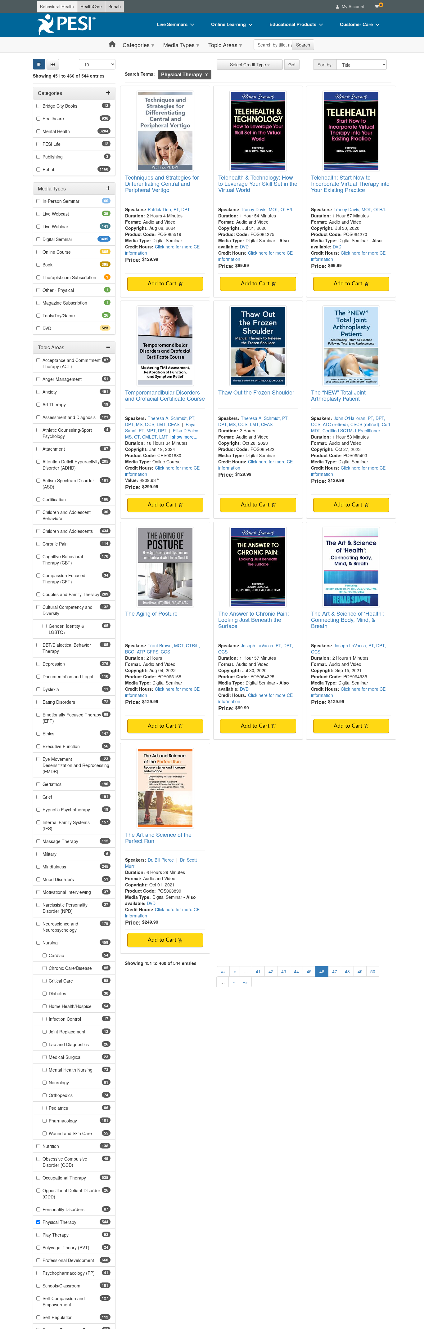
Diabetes (67, 993)
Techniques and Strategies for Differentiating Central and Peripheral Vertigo (162, 183)
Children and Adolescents (77, 531)
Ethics (59, 733)
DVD (58, 328)
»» (245, 982)
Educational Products (292, 24)
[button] (53, 64)
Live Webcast (65, 214)
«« (223, 971)
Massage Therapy (71, 841)
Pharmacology (74, 1120)
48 (347, 971)
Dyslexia (61, 689)
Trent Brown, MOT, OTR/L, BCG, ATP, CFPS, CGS (162, 648)
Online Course (68, 252)
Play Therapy (65, 1235)
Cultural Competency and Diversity (67, 610)
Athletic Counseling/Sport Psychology (67, 433)
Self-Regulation (69, 1317)
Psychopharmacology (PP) (77, 1273)
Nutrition (62, 1146)
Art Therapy (64, 404)
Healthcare (64, 118)
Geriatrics (63, 784)
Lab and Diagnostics (78, 1044)
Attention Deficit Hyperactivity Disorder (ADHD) (71, 464)
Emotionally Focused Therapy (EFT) (72, 717)
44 (296, 971)
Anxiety (61, 392)
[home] (66, 24)
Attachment (65, 449)
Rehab (114, 6)
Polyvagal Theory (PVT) (76, 1247)
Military (58, 854)
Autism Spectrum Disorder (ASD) (68, 483)
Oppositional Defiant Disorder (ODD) (71, 1193)
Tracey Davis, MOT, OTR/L (267, 209)
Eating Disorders (69, 702)
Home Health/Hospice (80, 1006)
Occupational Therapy (75, 1178)
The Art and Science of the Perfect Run (158, 837)
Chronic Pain (66, 544)
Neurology (68, 1082)
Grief (58, 797)
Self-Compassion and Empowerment (68, 1301)
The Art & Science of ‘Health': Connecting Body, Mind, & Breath (347, 619)
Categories (136, 45)
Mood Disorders (68, 879)
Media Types (179, 45)
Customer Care (356, 24)
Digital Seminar (70, 239)
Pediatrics (68, 1108)
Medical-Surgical (75, 1057)
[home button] (112, 44)
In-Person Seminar (71, 201)
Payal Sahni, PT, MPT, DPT (160, 427)
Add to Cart (163, 284)
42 (270, 971)
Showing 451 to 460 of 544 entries (69, 76)
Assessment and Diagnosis (77, 417)
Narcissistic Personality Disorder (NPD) (67, 908)
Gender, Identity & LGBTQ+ (67, 629)
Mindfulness (65, 866)
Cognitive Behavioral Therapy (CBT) (68, 559)
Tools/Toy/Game (68, 315)
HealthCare (91, 6)
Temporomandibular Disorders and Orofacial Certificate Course (165, 395)
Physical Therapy (70, 1222)
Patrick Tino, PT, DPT (169, 209)
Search (303, 45)
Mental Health (68, 131)
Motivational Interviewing (77, 892)
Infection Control (75, 1019)
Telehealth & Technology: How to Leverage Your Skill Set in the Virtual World (257, 183)
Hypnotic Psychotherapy (76, 809)
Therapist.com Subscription (77, 277)
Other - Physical (67, 290)
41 (258, 971)
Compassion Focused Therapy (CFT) (67, 578)
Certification (65, 499)
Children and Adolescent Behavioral (67, 515)
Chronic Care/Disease (80, 968)
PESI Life (61, 144)
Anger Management (72, 379)
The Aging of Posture (151, 613)
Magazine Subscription (73, 303)
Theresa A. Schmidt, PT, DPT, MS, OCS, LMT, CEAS (160, 421)
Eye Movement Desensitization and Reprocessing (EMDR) (76, 765)
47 (334, 971)
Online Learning (228, 24)
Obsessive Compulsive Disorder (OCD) (68, 1162)
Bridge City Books (70, 106)
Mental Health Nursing (80, 1070)
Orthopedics (70, 1095)
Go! (291, 64)
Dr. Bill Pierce (161, 860)
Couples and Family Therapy (77, 594)
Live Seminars (172, 24)
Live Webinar (66, 226)
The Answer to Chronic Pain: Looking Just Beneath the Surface (253, 619)
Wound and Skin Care (80, 1133)
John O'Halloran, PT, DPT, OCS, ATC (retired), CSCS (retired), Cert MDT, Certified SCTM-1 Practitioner (350, 424)
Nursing (61, 942)
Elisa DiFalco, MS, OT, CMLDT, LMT (162, 433)
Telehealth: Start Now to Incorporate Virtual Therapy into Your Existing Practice (350, 183)
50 (372, 971)
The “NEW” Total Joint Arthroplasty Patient (338, 395)
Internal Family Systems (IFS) (66, 825)
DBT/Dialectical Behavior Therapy (67, 648)
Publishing (61, 157)
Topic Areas (222, 45)
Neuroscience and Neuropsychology (71, 927)
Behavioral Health (57, 6)
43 (283, 971)
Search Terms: (140, 74)
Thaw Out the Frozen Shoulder (256, 392)
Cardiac (66, 955)
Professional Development (77, 1260)
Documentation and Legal (77, 676)
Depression (65, 664)
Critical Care (70, 981)
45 (309, 971)
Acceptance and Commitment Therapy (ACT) (72, 363)
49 (360, 971)
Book (58, 264)
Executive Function (71, 746)
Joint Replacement (77, 1031)
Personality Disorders (73, 1209)
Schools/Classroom (72, 1285)
